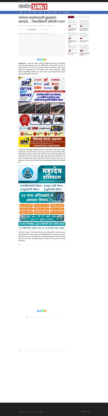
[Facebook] (38, 59)
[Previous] (78, 59)
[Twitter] (41, 59)
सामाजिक (49, 12)
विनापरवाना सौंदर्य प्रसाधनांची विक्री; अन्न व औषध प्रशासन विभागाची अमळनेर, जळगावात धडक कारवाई (84, 29)
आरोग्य (81, 50)
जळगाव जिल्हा (45, 29)
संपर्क (26, 1)
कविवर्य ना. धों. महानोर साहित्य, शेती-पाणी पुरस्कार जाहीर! (73, 53)
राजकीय (34, 12)
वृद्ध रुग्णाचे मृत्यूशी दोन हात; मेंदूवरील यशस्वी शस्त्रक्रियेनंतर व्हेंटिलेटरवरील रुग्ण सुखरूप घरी (84, 54)
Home (19, 1)
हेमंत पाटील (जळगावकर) (32, 29)
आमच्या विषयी (23, 1)
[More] (45, 59)
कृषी (69, 50)
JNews (22, 411)
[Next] (80, 59)
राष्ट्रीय (29, 12)
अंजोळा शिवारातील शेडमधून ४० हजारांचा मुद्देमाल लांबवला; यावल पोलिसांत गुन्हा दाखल (72, 29)
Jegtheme (41, 411)
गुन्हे (44, 12)
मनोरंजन (40, 12)
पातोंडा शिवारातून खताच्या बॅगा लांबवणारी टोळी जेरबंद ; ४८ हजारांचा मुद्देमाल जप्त (73, 42)
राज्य (25, 12)
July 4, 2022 (40, 29)
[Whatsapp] (43, 59)
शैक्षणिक (55, 12)
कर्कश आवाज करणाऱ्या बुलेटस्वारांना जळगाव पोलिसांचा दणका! (84, 41)
